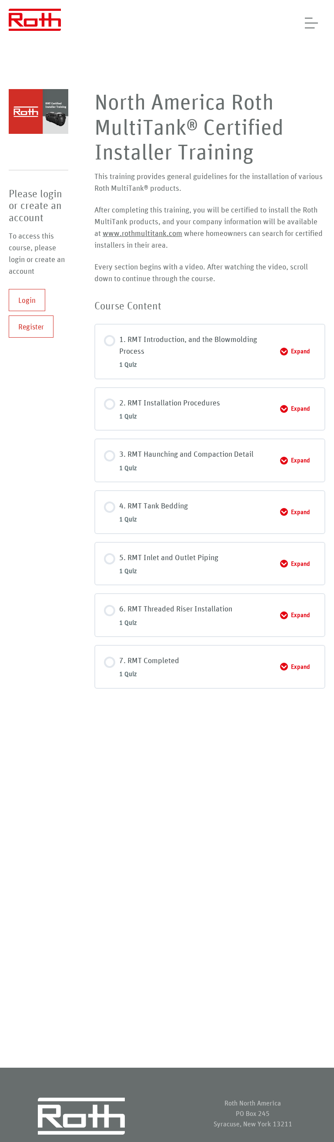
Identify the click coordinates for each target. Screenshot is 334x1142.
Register (31, 326)
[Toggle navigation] (309, 23)
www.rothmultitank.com (142, 233)
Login (27, 300)
